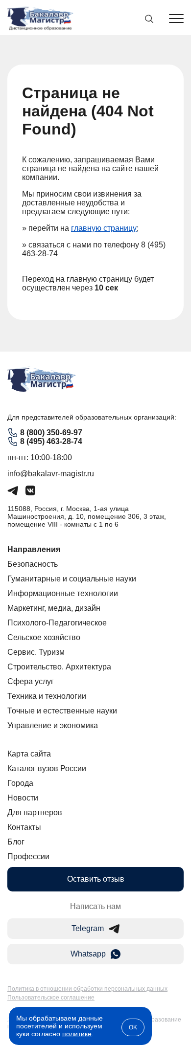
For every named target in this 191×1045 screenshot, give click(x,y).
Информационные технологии (62, 593)
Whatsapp (88, 954)
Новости (22, 798)
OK (133, 1027)
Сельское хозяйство (43, 637)
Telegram (88, 928)
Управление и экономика (52, 725)
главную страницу (104, 228)
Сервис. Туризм (36, 652)
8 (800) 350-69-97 (51, 432)
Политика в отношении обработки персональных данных (87, 988)
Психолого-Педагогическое (57, 623)
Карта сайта (29, 754)
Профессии (28, 856)
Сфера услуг (30, 681)
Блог (15, 842)
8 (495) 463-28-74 (51, 441)
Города (20, 783)
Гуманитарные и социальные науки (71, 579)
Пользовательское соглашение (51, 997)
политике (77, 1034)
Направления (33, 549)
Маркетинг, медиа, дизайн (53, 608)
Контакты (24, 827)
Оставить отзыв (95, 879)
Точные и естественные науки (62, 711)
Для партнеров (34, 812)
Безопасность (32, 564)
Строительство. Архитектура (59, 667)
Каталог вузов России (46, 768)
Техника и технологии (46, 696)
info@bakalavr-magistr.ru (50, 473)
